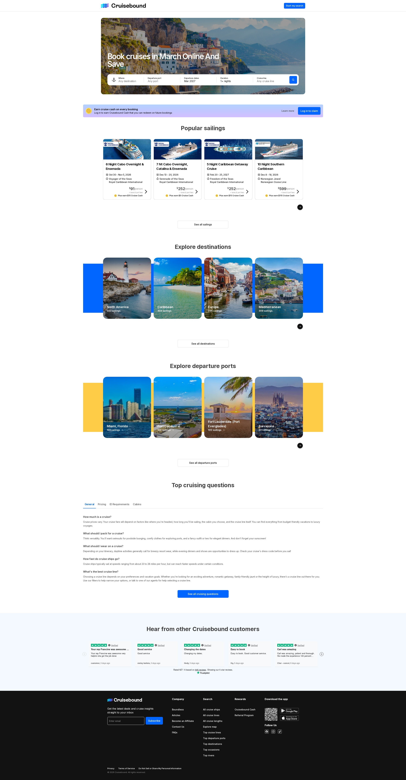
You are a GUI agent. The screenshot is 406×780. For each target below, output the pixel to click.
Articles (176, 715)
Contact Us (178, 726)
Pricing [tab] (102, 504)
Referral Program (244, 715)
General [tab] (89, 504)
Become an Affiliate (183, 721)
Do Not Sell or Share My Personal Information (160, 768)
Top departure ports (214, 738)
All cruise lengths (212, 721)
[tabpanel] (203, 548)
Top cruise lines (212, 732)
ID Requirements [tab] (119, 504)
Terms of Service (126, 768)
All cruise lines (211, 715)
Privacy (110, 768)
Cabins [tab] (137, 504)
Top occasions (211, 749)
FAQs (174, 732)
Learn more (288, 110)
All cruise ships (211, 709)
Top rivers (208, 755)
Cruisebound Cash (245, 709)
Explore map (210, 726)
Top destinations (212, 744)
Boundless (178, 709)
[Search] (293, 80)
